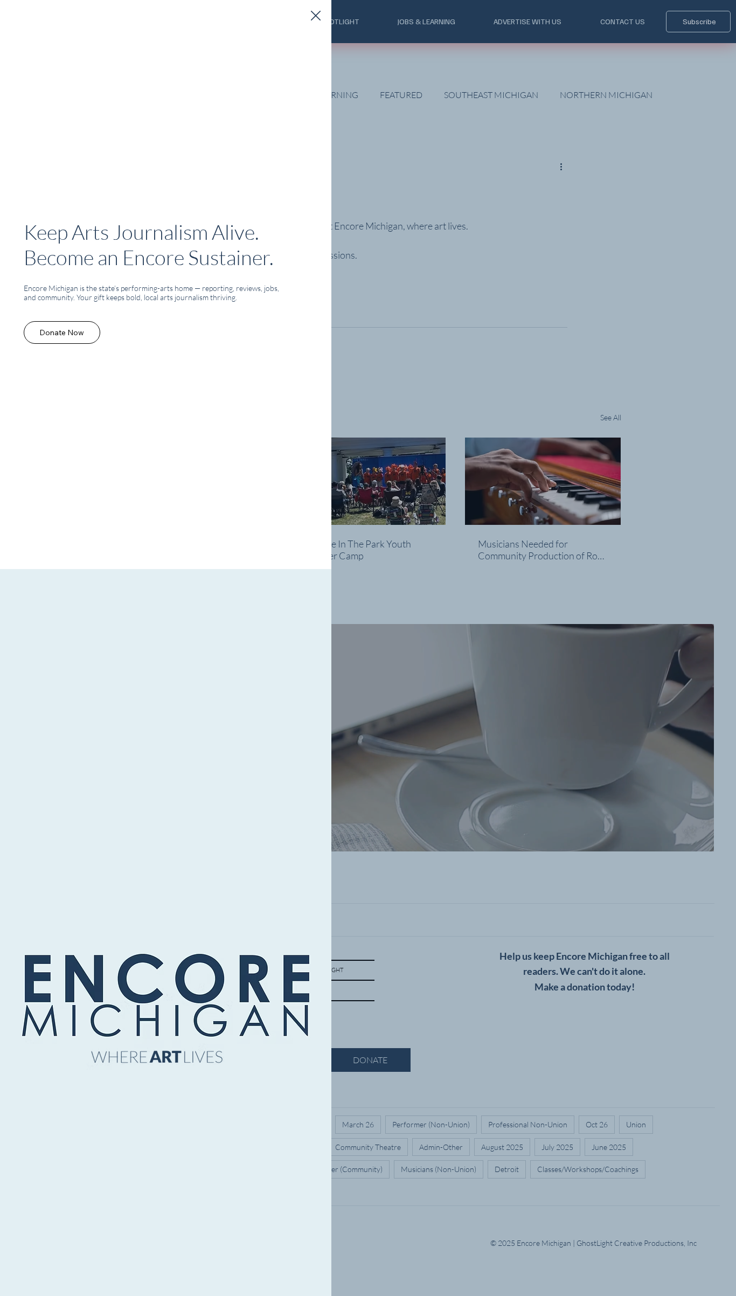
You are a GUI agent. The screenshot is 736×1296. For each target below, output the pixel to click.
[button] (316, 16)
